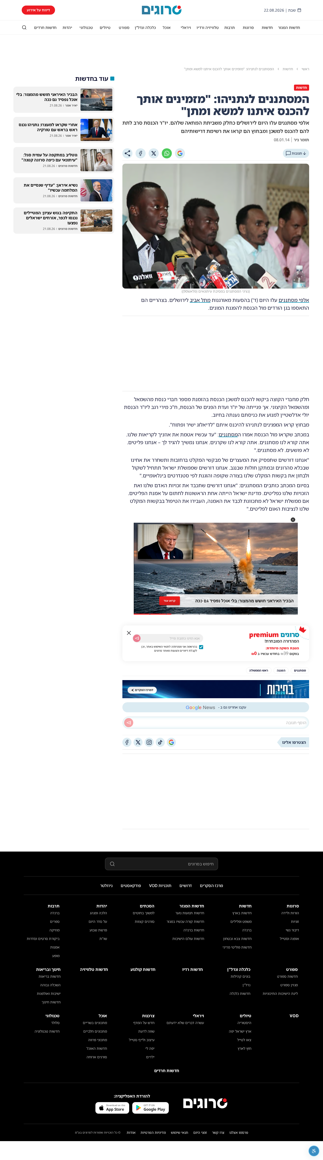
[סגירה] (128, 633)
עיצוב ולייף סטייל (141, 1039)
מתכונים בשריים (95, 1022)
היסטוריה (244, 1022)
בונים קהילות (240, 976)
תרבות (229, 27)
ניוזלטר (106, 885)
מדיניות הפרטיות (153, 1132)
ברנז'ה (247, 930)
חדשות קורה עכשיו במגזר (185, 921)
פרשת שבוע (98, 930)
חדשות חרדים (45, 27)
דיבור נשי (292, 930)
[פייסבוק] (126, 742)
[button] (293, 519)
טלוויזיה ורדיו (208, 27)
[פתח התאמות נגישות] (314, 1151)
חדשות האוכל (97, 1048)
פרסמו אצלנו (238, 1132)
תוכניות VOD (160, 885)
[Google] (180, 153)
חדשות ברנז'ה (193, 930)
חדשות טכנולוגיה (47, 1031)
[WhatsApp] (167, 153)
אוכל (167, 27)
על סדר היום (98, 921)
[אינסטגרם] (149, 742)
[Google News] (171, 742)
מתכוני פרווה (97, 1039)
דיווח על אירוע (38, 10)
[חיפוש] (24, 27)
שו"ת (103, 938)
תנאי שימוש (179, 1132)
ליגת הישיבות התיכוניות (280, 993)
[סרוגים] (205, 1103)
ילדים (150, 1056)
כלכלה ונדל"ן (145, 27)
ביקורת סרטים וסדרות (43, 938)
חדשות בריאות (50, 976)
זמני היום (200, 1132)
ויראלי (186, 27)
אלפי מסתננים (294, 300)
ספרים (55, 921)
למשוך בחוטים (143, 912)
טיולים (105, 27)
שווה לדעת (146, 1031)
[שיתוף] (127, 153)
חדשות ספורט (287, 976)
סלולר (55, 1022)
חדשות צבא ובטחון (237, 938)
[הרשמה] (137, 638)
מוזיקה (54, 930)
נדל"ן (246, 984)
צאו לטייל (244, 1039)
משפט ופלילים (241, 921)
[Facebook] (141, 153)
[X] (154, 153)
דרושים (185, 885)
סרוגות (248, 27)
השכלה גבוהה (50, 984)
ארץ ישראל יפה (240, 1031)
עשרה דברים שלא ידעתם (185, 1022)
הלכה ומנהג (98, 912)
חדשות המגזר (289, 27)
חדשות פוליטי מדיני (237, 947)
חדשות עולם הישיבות (188, 938)
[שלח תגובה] (128, 722)
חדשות (267, 27)
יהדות (67, 27)
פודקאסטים (131, 885)
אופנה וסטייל (289, 938)
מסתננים (228, 434)
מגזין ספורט (289, 984)
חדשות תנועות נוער (189, 912)
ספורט (124, 27)
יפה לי (149, 1048)
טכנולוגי (86, 27)
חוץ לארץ (244, 1048)
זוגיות (295, 921)
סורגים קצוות (144, 921)
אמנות (55, 947)
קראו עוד (170, 601)
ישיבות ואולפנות (49, 993)
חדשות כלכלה (240, 993)
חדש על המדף (143, 1022)
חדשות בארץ (242, 912)
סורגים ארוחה (97, 1056)
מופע (56, 955)
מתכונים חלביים (95, 1031)
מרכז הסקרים (211, 885)
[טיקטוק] (160, 742)
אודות (131, 1132)
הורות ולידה (290, 912)
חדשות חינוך (51, 1002)
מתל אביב (200, 300)
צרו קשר (218, 1132)
